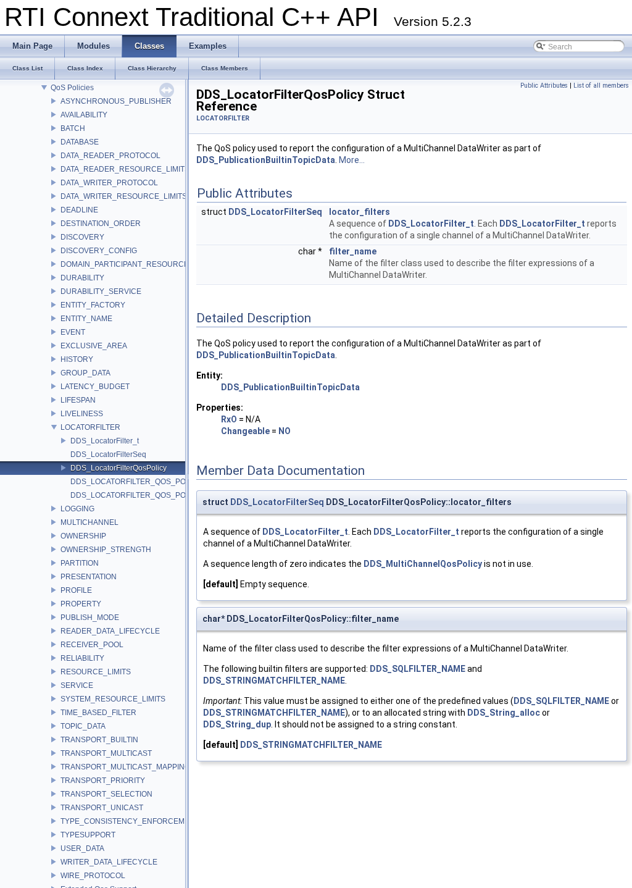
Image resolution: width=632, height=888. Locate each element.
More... (352, 160)
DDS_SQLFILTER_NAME (417, 669)
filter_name (352, 251)
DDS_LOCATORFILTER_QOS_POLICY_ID (142, 481)
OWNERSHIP (83, 536)
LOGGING (77, 509)
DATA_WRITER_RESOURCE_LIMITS (123, 196)
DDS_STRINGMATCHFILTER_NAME (274, 680)
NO (284, 431)
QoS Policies (72, 87)
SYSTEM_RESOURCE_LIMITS (112, 699)
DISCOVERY (82, 237)
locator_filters (359, 212)
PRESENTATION (88, 576)
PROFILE (76, 590)
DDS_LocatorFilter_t (104, 441)
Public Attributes (544, 86)
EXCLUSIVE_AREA (93, 345)
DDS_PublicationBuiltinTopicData (265, 160)
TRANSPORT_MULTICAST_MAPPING (125, 767)
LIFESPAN (78, 400)
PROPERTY (80, 604)
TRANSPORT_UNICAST (101, 807)
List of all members (601, 86)
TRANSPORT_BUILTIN (99, 739)
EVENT (72, 332)
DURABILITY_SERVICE (100, 291)
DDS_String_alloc (503, 713)
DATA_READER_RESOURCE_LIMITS (124, 169)
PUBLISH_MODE (89, 617)
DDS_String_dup (237, 724)
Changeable (245, 431)
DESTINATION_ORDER (100, 223)
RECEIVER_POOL (91, 644)
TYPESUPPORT (87, 835)
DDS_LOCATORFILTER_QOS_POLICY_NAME (149, 495)
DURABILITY (82, 278)
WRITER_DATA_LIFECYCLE (108, 862)
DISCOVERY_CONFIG (98, 250)
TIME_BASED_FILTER (98, 712)
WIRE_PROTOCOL (92, 875)
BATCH (72, 128)
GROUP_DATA (85, 373)
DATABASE (79, 142)
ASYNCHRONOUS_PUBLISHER (116, 101)
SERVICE (76, 685)
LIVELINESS (81, 413)
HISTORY (76, 359)
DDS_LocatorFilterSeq (108, 454)
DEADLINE (79, 210)
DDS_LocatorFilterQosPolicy (118, 468)
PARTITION (79, 563)
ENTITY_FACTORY (92, 305)
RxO (229, 419)
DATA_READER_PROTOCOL (110, 155)
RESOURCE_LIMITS (95, 672)
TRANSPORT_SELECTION (106, 794)
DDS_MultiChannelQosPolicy (423, 564)
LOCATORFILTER (90, 427)
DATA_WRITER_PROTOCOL (109, 182)
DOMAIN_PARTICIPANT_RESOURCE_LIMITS (138, 264)
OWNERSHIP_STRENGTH (105, 549)
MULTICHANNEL (89, 522)
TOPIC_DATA (83, 726)
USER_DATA (82, 848)
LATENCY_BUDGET (95, 386)
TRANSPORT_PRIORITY (102, 780)
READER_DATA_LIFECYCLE (110, 631)
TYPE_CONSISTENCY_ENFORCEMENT (129, 821)
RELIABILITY (82, 658)
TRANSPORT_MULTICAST (106, 753)
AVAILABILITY (83, 115)
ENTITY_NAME (86, 318)
